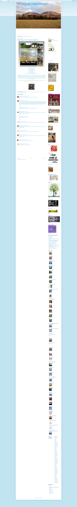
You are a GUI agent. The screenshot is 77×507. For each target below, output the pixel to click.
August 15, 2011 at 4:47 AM (25, 116)
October (55, 462)
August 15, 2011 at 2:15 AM (25, 111)
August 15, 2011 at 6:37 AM (24, 121)
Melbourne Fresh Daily (51, 265)
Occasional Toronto (51, 270)
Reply (19, 98)
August (55, 448)
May (55, 440)
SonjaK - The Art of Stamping (52, 361)
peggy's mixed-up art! (51, 298)
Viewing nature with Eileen (52, 284)
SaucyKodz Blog (51, 387)
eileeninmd (20, 111)
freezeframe (50, 318)
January (55, 443)
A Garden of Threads (51, 492)
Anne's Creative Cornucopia (52, 279)
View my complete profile (54, 40)
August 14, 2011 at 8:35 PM (25, 96)
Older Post (44, 158)
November (56, 461)
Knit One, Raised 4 (51, 372)
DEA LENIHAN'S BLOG (51, 299)
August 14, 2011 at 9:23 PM (25, 107)
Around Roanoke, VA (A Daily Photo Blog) (53, 328)
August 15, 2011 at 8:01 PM (24, 134)
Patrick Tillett (50, 392)
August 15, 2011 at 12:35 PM (23, 130)
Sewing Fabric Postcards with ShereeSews (54, 487)
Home (31, 158)
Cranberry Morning (51, 367)
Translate (31, 36)
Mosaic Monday (34, 83)
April (55, 457)
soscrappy (50, 485)
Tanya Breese (20, 125)
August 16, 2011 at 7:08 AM (24, 139)
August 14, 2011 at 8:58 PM (25, 100)
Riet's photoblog (51, 401)
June (55, 439)
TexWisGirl (20, 96)
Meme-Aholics (50, 406)
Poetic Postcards (51, 251)
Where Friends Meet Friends (52, 420)
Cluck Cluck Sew (51, 489)
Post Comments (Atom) (22, 159)
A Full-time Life (50, 333)
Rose (19, 134)
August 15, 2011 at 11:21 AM (26, 125)
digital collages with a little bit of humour (53, 425)
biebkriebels (50, 304)
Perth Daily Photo (51, 347)
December (56, 444)
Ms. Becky (20, 100)
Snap (19, 121)
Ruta (19, 130)
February (56, 442)
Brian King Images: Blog (52, 334)
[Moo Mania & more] (54, 151)
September (56, 455)
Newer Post (18, 158)
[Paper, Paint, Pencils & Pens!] (54, 180)
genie (53, 39)
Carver (20, 139)
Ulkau (49, 352)
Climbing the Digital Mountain (32, 4)
